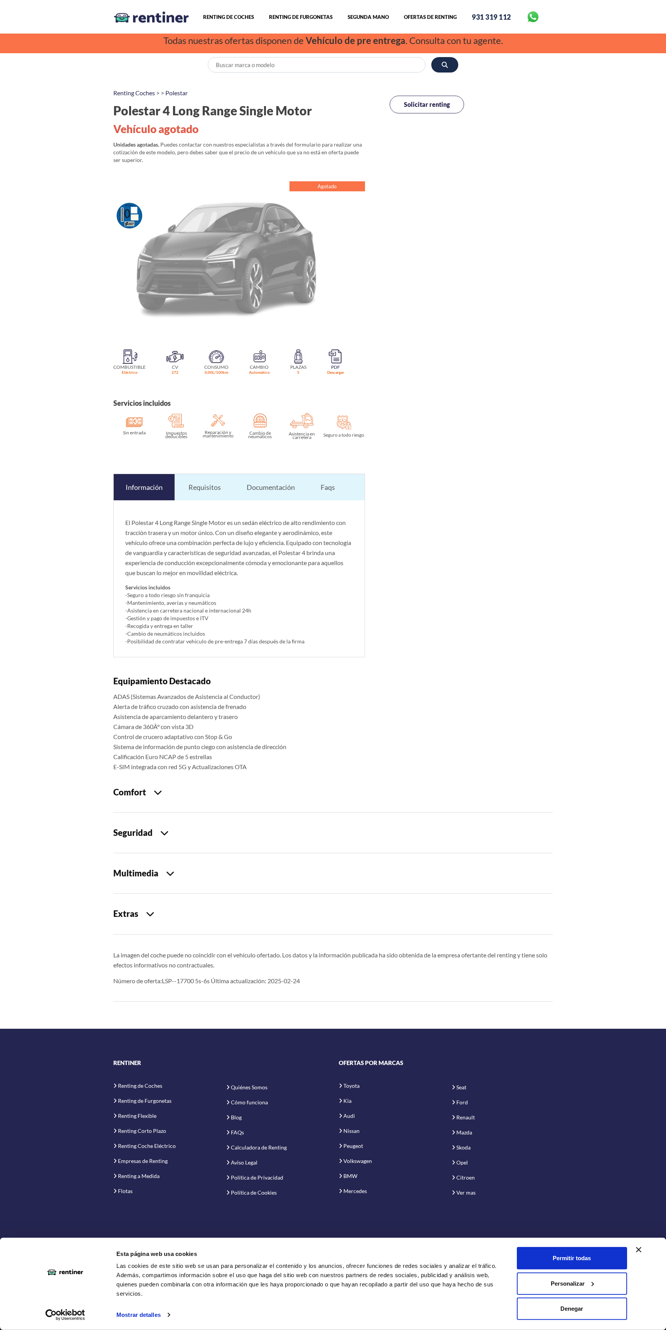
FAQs (237, 1132)
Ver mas (466, 1192)
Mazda (464, 1132)
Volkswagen (357, 1161)
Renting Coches (134, 92)
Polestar (176, 92)
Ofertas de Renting (430, 17)
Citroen (465, 1177)
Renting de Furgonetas (301, 17)
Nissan (351, 1130)
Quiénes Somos (249, 1087)
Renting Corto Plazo (142, 1130)
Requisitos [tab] (204, 487)
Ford (462, 1102)
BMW (350, 1176)
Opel (462, 1162)
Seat (461, 1087)
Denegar (571, 1308)
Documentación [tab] (271, 487)
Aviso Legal (244, 1162)
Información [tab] (144, 487)
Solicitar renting (427, 104)
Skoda (463, 1147)
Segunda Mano (368, 17)
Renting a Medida (139, 1176)
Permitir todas (572, 1258)
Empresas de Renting (143, 1161)
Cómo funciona (249, 1102)
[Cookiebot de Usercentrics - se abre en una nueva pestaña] (65, 1315)
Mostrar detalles (138, 1314)
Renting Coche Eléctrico (147, 1146)
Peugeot (353, 1146)
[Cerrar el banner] (638, 1249)
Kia (347, 1100)
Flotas (125, 1191)
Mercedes (355, 1191)
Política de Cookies (254, 1192)
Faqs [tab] (328, 487)
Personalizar (568, 1283)
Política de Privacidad (257, 1177)
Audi (349, 1115)
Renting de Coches (228, 17)
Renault (465, 1117)
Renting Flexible (137, 1115)
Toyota (351, 1085)
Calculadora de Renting (259, 1147)
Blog (236, 1117)
